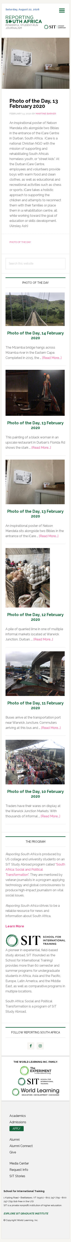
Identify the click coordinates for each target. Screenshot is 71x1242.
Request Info (18, 1170)
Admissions (17, 1122)
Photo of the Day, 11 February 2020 (35, 705)
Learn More (15, 926)
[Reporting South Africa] (24, 27)
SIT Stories (17, 1176)
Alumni (14, 1139)
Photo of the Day (20, 242)
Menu (64, 8)
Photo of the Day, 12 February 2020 (35, 617)
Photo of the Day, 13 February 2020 (35, 425)
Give (12, 1152)
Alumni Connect (21, 1146)
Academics (17, 1116)
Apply (17, 1128)
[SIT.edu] (54, 27)
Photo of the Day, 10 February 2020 (35, 794)
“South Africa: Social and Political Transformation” (35, 869)
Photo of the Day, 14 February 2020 (35, 335)
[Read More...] (52, 358)
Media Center (19, 1163)
